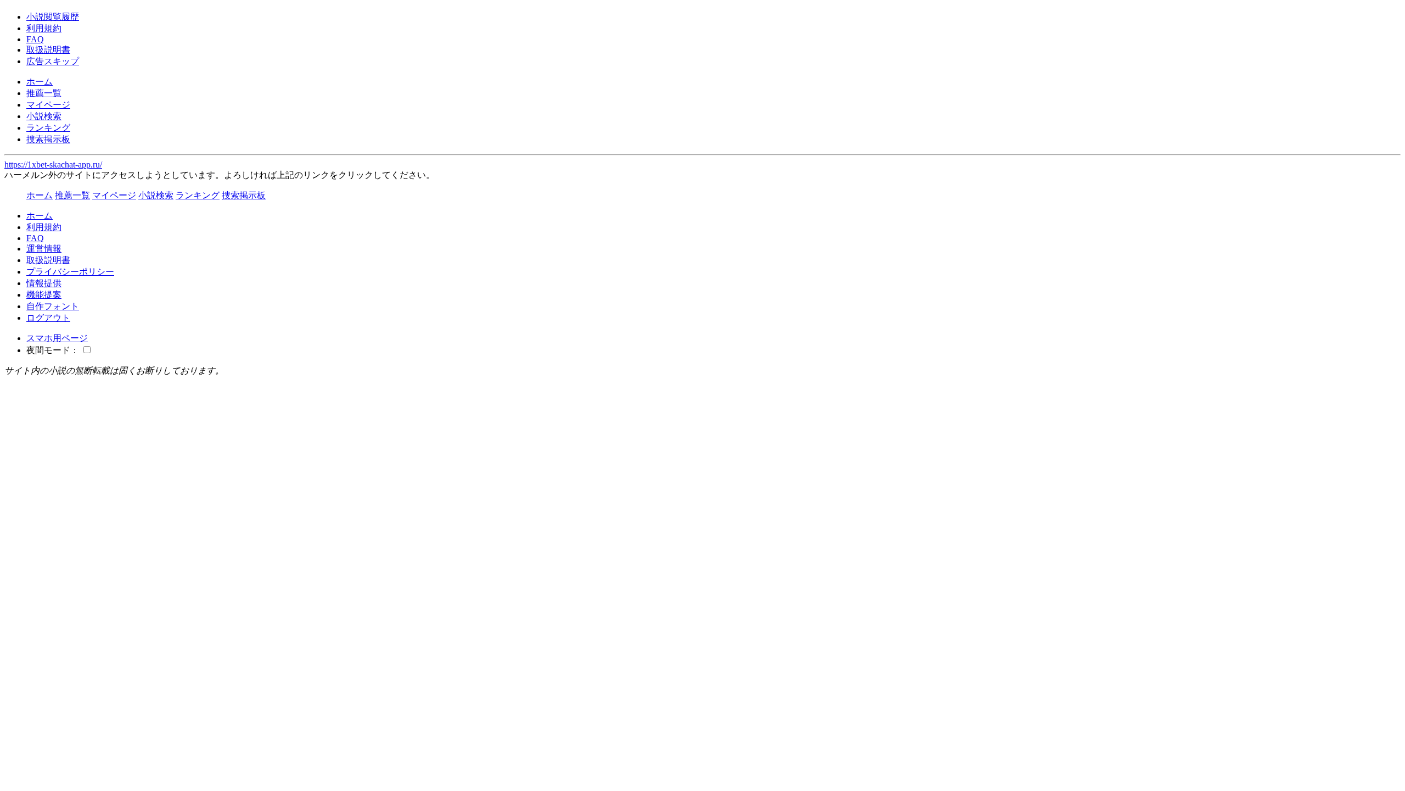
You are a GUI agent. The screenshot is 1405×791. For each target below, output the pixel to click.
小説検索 (43, 116)
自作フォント (52, 306)
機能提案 (43, 294)
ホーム (39, 81)
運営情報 (43, 248)
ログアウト (48, 317)
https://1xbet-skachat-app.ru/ (53, 164)
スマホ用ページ (57, 338)
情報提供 (43, 283)
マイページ (48, 104)
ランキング (48, 127)
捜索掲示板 (48, 139)
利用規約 (43, 28)
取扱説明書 (48, 49)
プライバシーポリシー (70, 271)
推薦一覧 (43, 93)
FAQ (35, 39)
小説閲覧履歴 (52, 16)
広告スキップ (52, 61)
